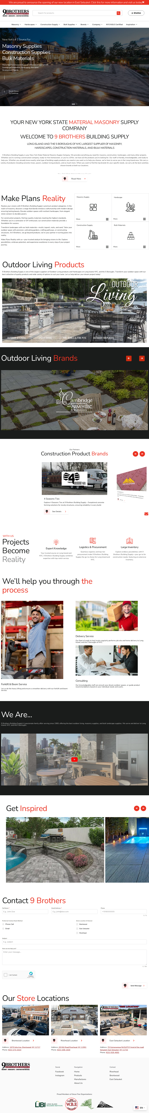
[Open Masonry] (20, 24)
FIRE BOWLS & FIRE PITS (74, 338)
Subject (4, 938)
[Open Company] (102, 24)
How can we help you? (9, 948)
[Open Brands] (88, 24)
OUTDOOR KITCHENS (16, 338)
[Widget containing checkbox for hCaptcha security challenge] (18, 975)
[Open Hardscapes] (36, 24)
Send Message (136, 986)
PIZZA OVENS (45, 338)
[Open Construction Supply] (59, 24)
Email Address (56, 908)
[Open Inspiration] (136, 24)
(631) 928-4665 (112, 1052)
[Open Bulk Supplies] (76, 24)
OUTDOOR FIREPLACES (103, 338)
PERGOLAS (132, 338)
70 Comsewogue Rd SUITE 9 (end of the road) (126, 1047)
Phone (103, 908)
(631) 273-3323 (14, 1050)
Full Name (5, 908)
